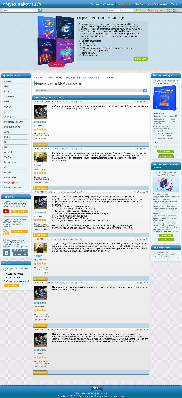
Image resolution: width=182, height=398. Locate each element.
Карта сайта (10, 177)
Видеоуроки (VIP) (12, 187)
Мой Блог (139, 4)
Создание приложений (17, 281)
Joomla (7, 117)
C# (5, 142)
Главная (95, 4)
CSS (6, 91)
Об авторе (108, 4)
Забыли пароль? (173, 9)
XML (6, 112)
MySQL (7, 107)
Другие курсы (166, 156)
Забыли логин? (172, 11)
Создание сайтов (14, 274)
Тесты (174, 4)
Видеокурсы (124, 4)
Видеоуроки (10, 162)
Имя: (155, 146)
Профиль (41, 144)
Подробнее (140, 59)
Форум (7, 172)
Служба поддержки (157, 4)
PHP (6, 101)
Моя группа (20, 254)
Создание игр (13, 277)
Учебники (9, 157)
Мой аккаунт (20, 250)
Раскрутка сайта (12, 127)
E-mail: (156, 142)
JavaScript (9, 96)
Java (6, 132)
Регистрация (157, 10)
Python (7, 137)
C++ (6, 147)
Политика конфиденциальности (91, 393)
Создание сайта (72, 78)
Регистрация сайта (13, 122)
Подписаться (19, 211)
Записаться (166, 235)
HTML (7, 86)
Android (8, 152)
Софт (7, 167)
